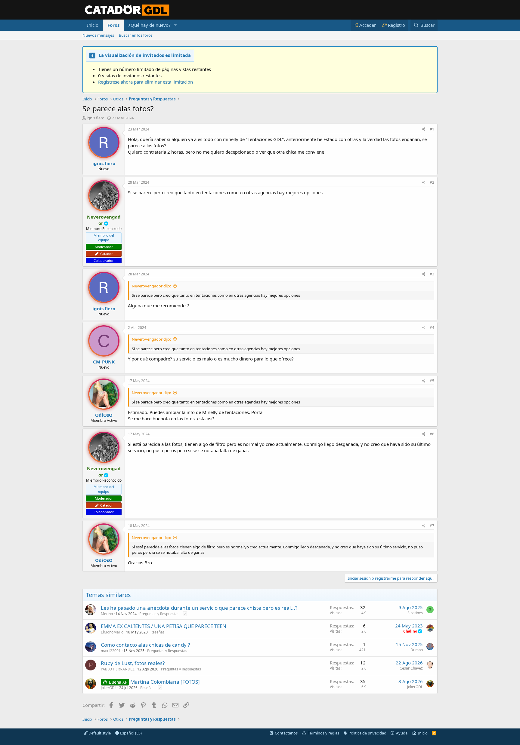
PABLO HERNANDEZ (118, 669)
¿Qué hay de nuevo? (149, 25)
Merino (107, 613)
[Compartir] (424, 129)
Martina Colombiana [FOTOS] (165, 681)
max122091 (111, 650)
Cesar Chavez (411, 668)
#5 (432, 380)
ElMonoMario (112, 632)
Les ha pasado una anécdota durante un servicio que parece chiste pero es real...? (199, 607)
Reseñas (157, 632)
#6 (432, 434)
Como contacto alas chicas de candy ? (145, 644)
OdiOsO (104, 415)
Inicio (92, 25)
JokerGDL (108, 687)
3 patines (415, 612)
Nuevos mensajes (98, 35)
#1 (432, 129)
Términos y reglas (323, 733)
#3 (432, 274)
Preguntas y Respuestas (159, 613)
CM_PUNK (104, 362)
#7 (432, 525)
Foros (113, 25)
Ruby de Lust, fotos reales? (133, 663)
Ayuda (401, 733)
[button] (175, 25)
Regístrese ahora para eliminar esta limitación (145, 82)
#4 (432, 327)
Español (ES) (130, 733)
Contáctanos (286, 733)
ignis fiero (95, 118)
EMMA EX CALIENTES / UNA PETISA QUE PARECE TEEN (163, 626)
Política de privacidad (367, 733)
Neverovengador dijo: (151, 286)
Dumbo (416, 649)
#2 (432, 182)
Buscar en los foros (136, 35)
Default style (99, 733)
